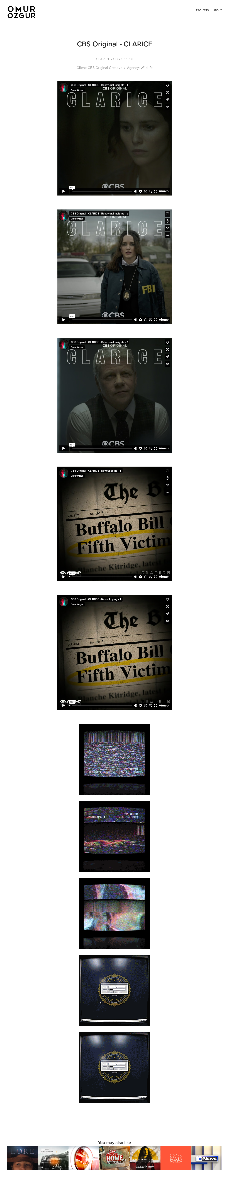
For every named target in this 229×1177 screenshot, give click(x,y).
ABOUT (217, 10)
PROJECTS (202, 10)
